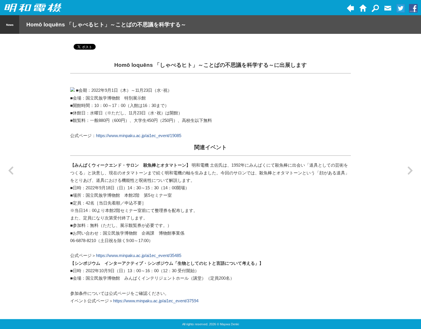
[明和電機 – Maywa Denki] (33, 7)
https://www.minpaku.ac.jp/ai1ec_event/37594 (155, 300)
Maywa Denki (229, 324)
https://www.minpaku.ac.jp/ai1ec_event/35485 (138, 255)
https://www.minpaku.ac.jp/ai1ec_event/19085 (138, 135)
